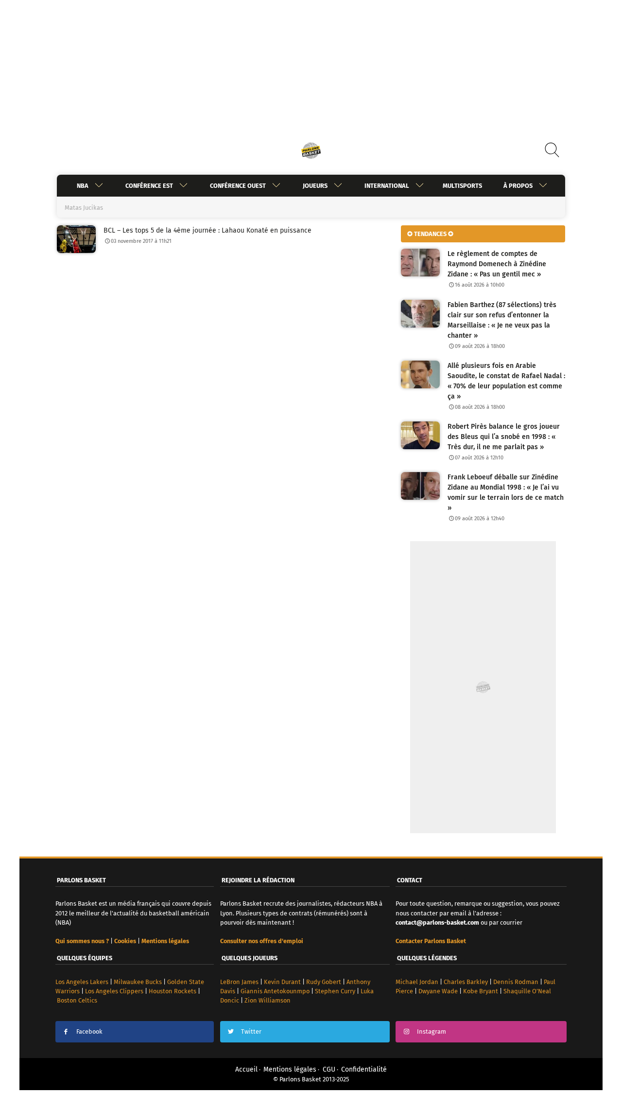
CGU (329, 1069)
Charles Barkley (466, 982)
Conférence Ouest (238, 185)
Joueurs (315, 185)
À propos (518, 185)
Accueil (246, 1069)
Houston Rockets (172, 991)
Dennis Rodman (515, 982)
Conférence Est (149, 185)
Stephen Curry (335, 991)
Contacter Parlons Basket (431, 941)
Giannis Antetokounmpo (275, 991)
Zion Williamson (267, 1000)
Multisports (462, 185)
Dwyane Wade (438, 991)
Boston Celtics (77, 1000)
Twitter (251, 1031)
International (386, 185)
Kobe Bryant (480, 991)
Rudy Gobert (323, 982)
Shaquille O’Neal (527, 991)
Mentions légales (289, 1069)
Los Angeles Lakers (81, 982)
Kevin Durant (282, 982)
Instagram (431, 1031)
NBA (82, 185)
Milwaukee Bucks (138, 982)
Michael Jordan (417, 982)
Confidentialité (364, 1069)
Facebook (89, 1031)
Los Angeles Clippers (114, 991)
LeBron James (239, 982)
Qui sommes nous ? (82, 941)
